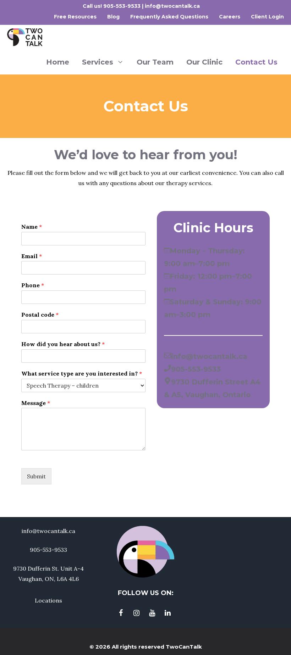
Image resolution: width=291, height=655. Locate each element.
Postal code (40, 314)
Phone (32, 285)
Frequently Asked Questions (169, 16)
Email (31, 256)
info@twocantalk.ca (172, 6)
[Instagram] (136, 613)
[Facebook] (120, 613)
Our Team (155, 62)
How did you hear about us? (63, 344)
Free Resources (75, 16)
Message (35, 402)
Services (97, 62)
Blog (113, 16)
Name (31, 226)
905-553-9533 (122, 6)
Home (57, 62)
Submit (36, 476)
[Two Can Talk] (25, 37)
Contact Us (256, 62)
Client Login (267, 16)
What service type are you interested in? (81, 373)
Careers (229, 16)
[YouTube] (152, 613)
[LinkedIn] (167, 613)
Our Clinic (204, 62)
